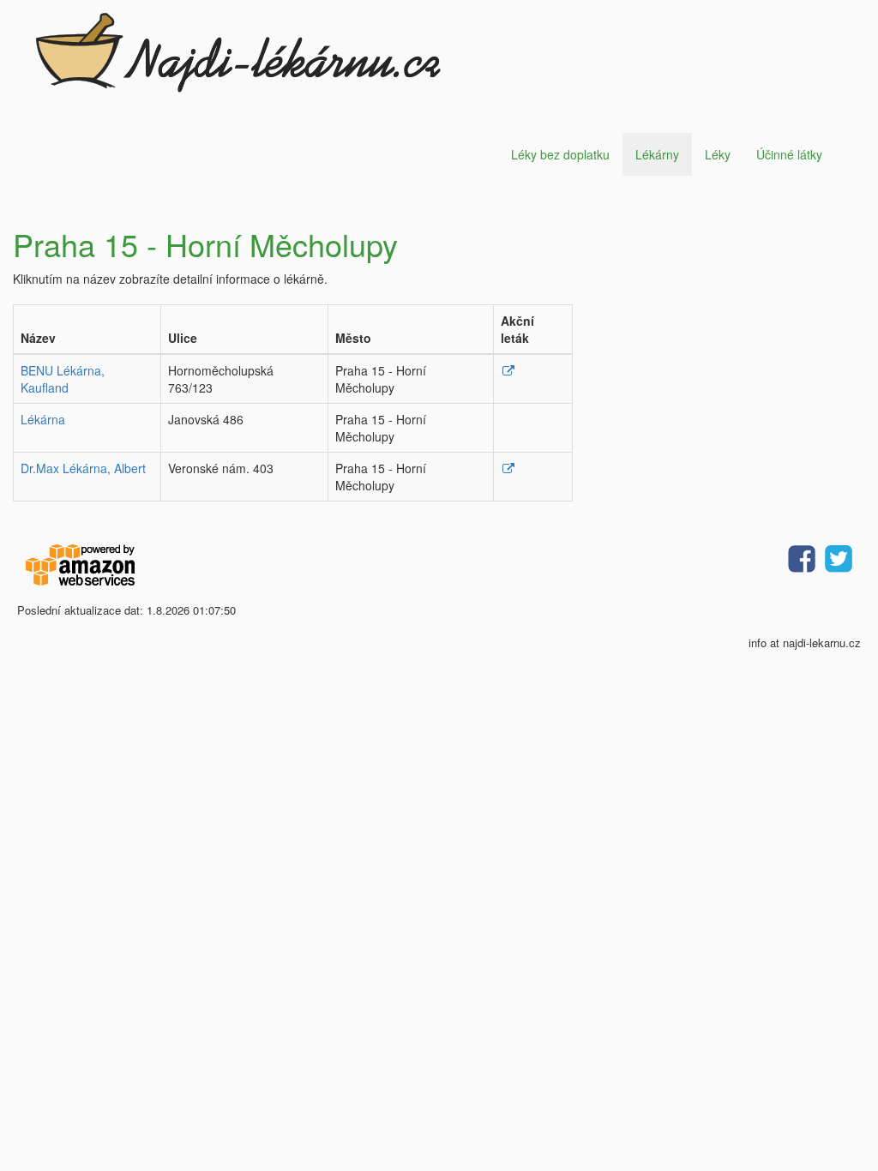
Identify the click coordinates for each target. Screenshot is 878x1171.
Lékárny (657, 154)
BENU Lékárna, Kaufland (63, 379)
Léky (718, 154)
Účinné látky (789, 154)
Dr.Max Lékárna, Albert (83, 468)
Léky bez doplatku (560, 154)
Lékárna (43, 419)
